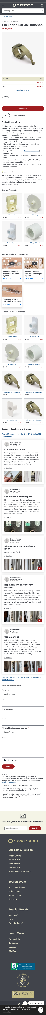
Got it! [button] (41, 1010)
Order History (14, 891)
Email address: (7, 709)
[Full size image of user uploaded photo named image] (13, 617)
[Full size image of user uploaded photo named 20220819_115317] (13, 666)
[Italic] (8, 760)
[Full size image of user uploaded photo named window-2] (33, 526)
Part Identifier (14, 939)
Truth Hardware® (16, 923)
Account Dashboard (17, 887)
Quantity (6, 97)
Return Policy (14, 859)
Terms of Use (14, 867)
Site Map (12, 951)
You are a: (5, 690)
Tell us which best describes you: (15, 728)
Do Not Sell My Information (20, 871)
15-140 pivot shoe (31, 151)
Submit (8, 766)
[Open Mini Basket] (42, 5)
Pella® (11, 919)
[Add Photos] (16, 760)
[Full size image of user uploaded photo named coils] (13, 565)
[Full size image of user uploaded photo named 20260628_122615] (33, 477)
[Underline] (12, 760)
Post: (4, 737)
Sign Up (35, 828)
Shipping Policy (15, 856)
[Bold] (5, 760)
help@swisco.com (9, 782)
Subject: (5, 718)
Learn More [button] (7, 1012)
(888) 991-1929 (21, 796)
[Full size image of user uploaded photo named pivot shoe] (33, 565)
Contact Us (13, 943)
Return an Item (15, 895)
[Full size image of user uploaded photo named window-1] (13, 526)
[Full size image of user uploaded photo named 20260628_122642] (13, 477)
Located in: (6, 699)
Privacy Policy (14, 863)
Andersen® (13, 915)
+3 (40, 568)
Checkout (13, 899)
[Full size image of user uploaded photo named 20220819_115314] (33, 666)
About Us (12, 947)
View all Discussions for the (21, 435)
